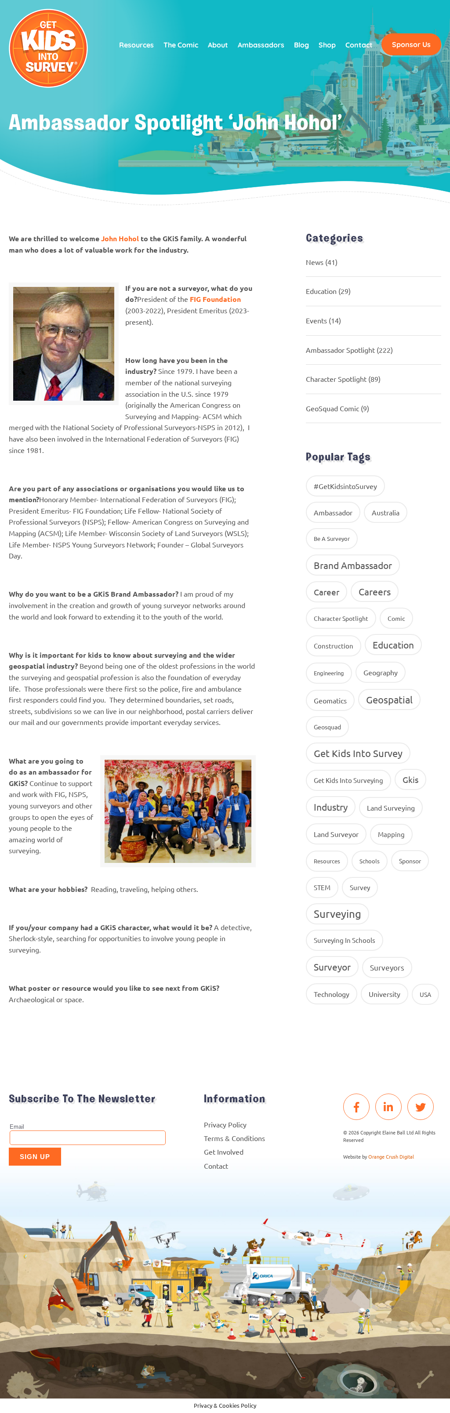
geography (380, 672)
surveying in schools (344, 940)
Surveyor (332, 966)
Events (316, 320)
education (393, 644)
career (326, 592)
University (384, 993)
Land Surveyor (336, 834)
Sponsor (410, 861)
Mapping (391, 834)
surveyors (387, 967)
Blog (301, 44)
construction (333, 645)
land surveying (391, 807)
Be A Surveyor (332, 538)
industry (331, 806)
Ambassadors (261, 44)
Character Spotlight (336, 378)
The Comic (180, 44)
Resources (136, 44)
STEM (322, 887)
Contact (359, 44)
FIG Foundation (215, 299)
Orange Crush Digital (391, 1156)
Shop (327, 44)
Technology (331, 993)
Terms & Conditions (234, 1138)
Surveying (337, 913)
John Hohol (120, 238)
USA (425, 994)
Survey (360, 887)
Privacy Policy (225, 1124)
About (218, 44)
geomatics (330, 700)
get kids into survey (358, 753)
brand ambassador (353, 565)
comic (396, 618)
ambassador (333, 512)
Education (321, 290)
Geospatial (389, 699)
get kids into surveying (348, 780)
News (314, 261)
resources (327, 861)
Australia (385, 512)
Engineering (329, 673)
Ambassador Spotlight (340, 349)
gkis (410, 779)
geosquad (327, 727)
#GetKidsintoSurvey (345, 486)
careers (375, 591)
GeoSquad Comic (332, 408)
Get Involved (223, 1151)
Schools (369, 861)
